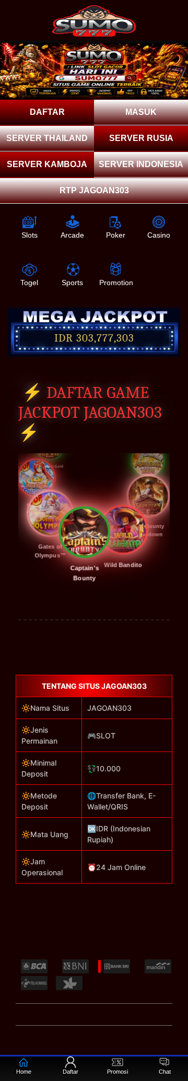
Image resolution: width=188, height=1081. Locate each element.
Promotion (116, 282)
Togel (29, 282)
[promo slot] (94, 71)
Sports (72, 282)
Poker (115, 235)
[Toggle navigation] (173, 14)
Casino (158, 235)
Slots (29, 235)
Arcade (72, 235)
